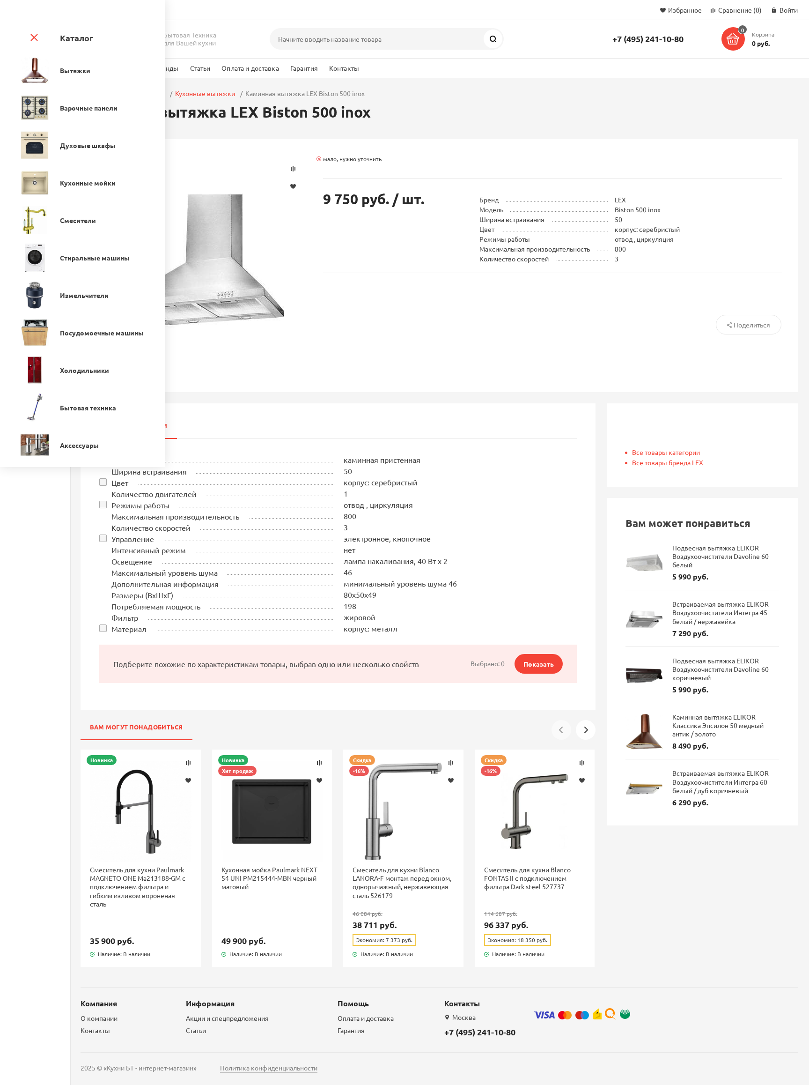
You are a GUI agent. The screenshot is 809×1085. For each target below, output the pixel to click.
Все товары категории (666, 452)
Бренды (166, 68)
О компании (99, 1018)
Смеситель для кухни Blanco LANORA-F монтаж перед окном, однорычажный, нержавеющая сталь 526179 (402, 882)
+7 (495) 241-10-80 (648, 38)
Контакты (344, 68)
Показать (538, 664)
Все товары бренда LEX (667, 462)
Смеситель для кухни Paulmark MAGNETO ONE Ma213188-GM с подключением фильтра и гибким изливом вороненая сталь (137, 886)
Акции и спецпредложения (227, 1018)
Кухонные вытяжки (205, 93)
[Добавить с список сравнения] (188, 762)
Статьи (200, 68)
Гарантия (304, 68)
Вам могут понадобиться (136, 727)
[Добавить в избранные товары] (188, 780)
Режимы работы (140, 505)
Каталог (76, 37)
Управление (132, 538)
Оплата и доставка (250, 68)
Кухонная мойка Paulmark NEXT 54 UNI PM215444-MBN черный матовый (269, 878)
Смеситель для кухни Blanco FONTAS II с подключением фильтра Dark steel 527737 (527, 878)
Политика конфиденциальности (268, 1067)
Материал (129, 628)
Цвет (119, 482)
